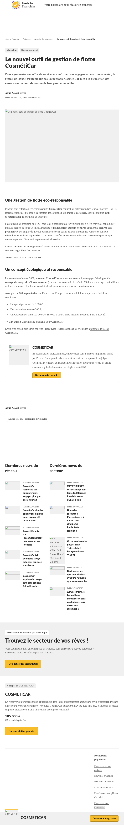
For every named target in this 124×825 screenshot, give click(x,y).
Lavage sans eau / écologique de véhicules (27, 419)
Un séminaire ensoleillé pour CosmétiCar (42, 321)
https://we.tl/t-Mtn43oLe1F (27, 257)
